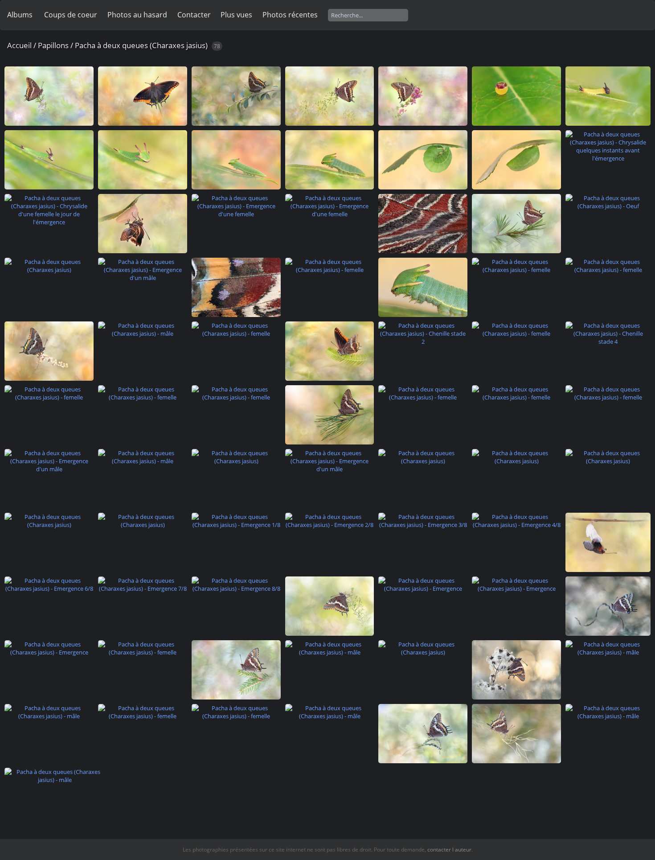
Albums (20, 15)
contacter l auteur (449, 849)
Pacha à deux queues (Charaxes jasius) (141, 45)
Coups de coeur (70, 15)
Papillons (53, 45)
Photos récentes (290, 15)
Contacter (194, 15)
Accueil (19, 45)
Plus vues (236, 15)
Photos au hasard (137, 15)
